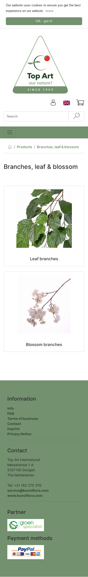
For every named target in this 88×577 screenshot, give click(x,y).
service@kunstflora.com (28, 490)
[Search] (76, 116)
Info (10, 408)
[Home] (9, 148)
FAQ (10, 413)
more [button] (49, 11)
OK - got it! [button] (44, 21)
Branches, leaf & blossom (58, 147)
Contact (14, 424)
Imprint (13, 429)
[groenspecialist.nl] (25, 525)
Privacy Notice (19, 434)
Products (24, 147)
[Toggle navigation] (10, 132)
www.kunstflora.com (25, 495)
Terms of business (22, 418)
